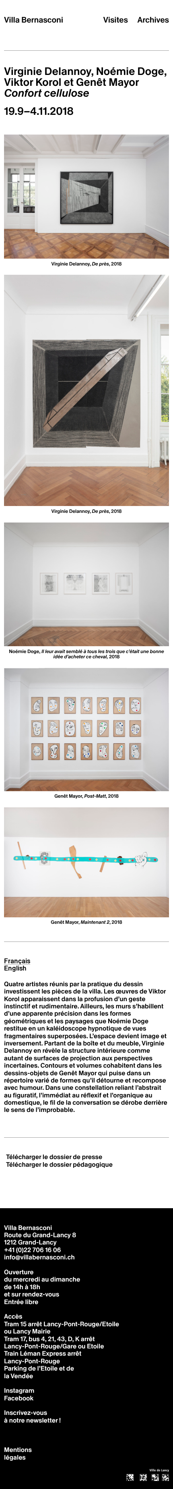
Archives (153, 20)
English (15, 968)
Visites (115, 20)
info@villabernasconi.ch (39, 1257)
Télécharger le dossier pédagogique (59, 1164)
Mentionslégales (18, 1453)
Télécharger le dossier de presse (54, 1156)
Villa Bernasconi (33, 20)
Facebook (18, 1398)
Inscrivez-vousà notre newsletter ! (32, 1416)
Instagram (19, 1390)
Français (17, 961)
